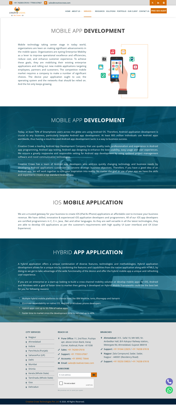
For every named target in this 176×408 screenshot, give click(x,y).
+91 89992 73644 (80, 358)
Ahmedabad (34, 341)
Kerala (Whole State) (38, 373)
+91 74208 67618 (21, 3)
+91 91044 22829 (121, 349)
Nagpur (32, 337)
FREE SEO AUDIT (158, 10)
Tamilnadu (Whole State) (40, 377)
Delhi (31, 359)
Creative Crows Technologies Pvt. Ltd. (42, 401)
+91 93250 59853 (121, 361)
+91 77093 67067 (79, 354)
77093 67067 (36, 3)
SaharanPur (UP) (36, 355)
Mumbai (32, 364)
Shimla (31, 368)
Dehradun (33, 386)
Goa (30, 382)
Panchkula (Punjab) (38, 350)
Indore (31, 346)
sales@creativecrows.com (59, 3)
